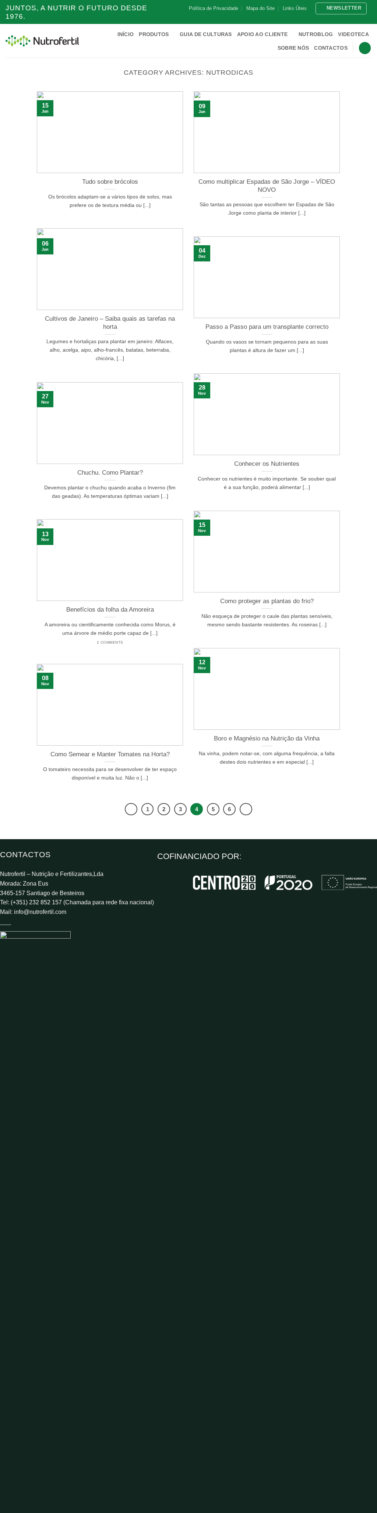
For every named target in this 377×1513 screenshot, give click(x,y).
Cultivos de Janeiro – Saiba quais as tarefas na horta (110, 322)
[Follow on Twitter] (361, 17)
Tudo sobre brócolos (110, 181)
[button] (341, 8)
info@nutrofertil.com (40, 912)
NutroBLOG (316, 34)
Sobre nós (293, 48)
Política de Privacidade (213, 8)
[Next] (246, 809)
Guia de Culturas (206, 34)
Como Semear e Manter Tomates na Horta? (110, 754)
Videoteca (353, 34)
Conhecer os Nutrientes (266, 463)
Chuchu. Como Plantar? (110, 472)
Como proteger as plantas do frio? (267, 601)
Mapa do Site (260, 8)
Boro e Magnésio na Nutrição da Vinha (267, 738)
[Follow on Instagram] (354, 17)
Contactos (331, 48)
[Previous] (131, 809)
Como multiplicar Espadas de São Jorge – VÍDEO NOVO (266, 185)
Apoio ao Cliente (262, 34)
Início (125, 34)
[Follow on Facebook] (347, 17)
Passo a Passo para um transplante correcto (266, 326)
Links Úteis (295, 8)
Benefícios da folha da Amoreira (110, 609)
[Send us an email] (368, 17)
